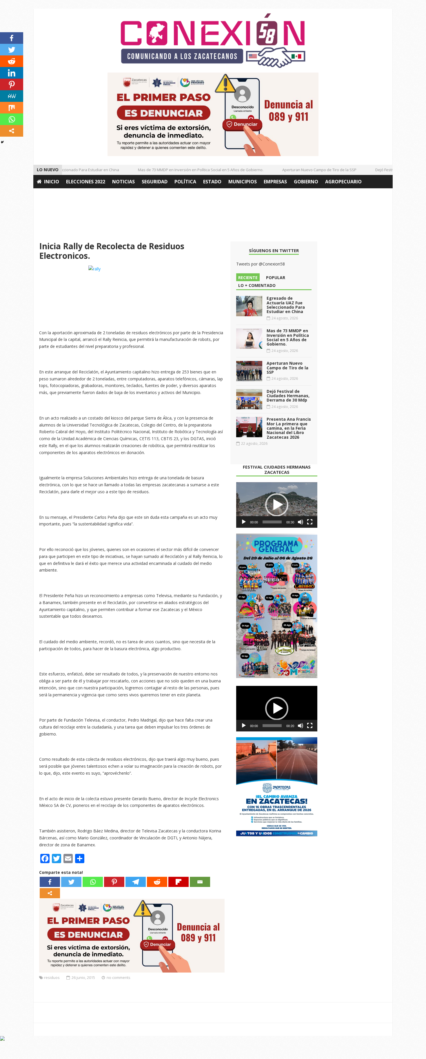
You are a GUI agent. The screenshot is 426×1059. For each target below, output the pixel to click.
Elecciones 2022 (85, 181)
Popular (275, 277)
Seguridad (155, 181)
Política (185, 181)
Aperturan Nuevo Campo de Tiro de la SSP (310, 169)
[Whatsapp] (93, 882)
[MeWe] (11, 96)
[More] (50, 893)
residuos (52, 977)
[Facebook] (50, 882)
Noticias (123, 181)
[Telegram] (135, 882)
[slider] (272, 522)
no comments (118, 977)
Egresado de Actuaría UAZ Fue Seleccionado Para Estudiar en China (286, 304)
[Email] (200, 882)
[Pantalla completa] (310, 522)
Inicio (51, 181)
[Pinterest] (114, 882)
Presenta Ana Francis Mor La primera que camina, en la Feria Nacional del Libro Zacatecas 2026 (289, 428)
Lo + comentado (257, 285)
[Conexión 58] (213, 41)
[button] (276, 504)
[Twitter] (71, 882)
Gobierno (306, 181)
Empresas (275, 181)
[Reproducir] (244, 522)
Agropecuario (343, 181)
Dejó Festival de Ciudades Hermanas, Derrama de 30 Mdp (288, 395)
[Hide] (2, 142)
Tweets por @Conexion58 (260, 264)
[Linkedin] (11, 73)
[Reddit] (157, 882)
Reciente (248, 277)
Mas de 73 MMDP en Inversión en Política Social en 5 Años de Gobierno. (191, 169)
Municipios (242, 181)
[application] (276, 505)
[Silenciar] (300, 522)
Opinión (47, 195)
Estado (212, 181)
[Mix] (11, 107)
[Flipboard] (178, 882)
